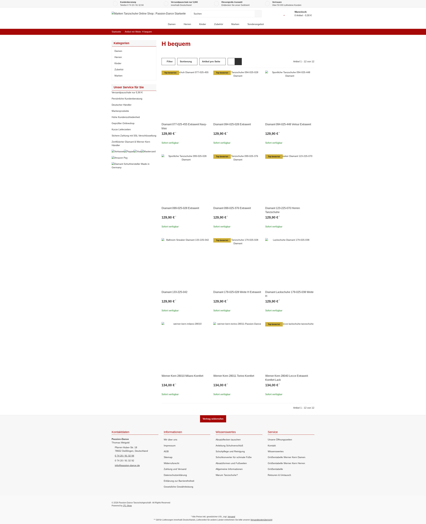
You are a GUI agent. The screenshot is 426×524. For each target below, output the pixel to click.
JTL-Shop (127, 506)
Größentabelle (275, 469)
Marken (118, 75)
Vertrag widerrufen (213, 418)
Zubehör (118, 69)
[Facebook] (290, 504)
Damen (118, 51)
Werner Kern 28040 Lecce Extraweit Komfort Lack (286, 377)
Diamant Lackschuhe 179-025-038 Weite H (289, 294)
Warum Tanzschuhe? (227, 475)
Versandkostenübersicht (261, 520)
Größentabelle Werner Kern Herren (286, 463)
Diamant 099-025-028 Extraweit (180, 208)
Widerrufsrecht (171, 463)
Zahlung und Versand (175, 469)
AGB (166, 451)
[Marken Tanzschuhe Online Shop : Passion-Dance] (161, 24)
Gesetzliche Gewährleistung (178, 486)
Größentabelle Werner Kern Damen (286, 457)
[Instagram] (311, 504)
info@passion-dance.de (127, 465)
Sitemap (168, 457)
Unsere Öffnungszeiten (280, 439)
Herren (118, 57)
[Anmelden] (276, 13)
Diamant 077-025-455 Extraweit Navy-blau (184, 126)
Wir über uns (170, 439)
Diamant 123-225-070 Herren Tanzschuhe (282, 210)
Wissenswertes (276, 451)
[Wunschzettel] (284, 13)
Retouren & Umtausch (279, 475)
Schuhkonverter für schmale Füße (234, 457)
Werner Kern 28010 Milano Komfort (182, 375)
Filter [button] (169, 61)
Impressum (170, 445)
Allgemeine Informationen (229, 469)
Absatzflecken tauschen (228, 439)
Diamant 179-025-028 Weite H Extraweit (237, 292)
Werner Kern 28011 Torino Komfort (233, 375)
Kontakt (272, 445)
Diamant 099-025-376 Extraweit (232, 208)
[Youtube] (297, 504)
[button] (231, 61)
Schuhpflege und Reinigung (230, 451)
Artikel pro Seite (211, 61)
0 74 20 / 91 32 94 (135, 5)
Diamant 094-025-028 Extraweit (232, 124)
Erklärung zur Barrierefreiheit (179, 481)
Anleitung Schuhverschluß (229, 445)
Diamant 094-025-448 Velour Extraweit (288, 124)
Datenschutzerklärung (175, 475)
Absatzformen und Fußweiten (231, 463)
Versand (231, 517)
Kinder (117, 63)
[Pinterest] (304, 504)
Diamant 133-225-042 (174, 292)
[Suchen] (258, 13)
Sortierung (186, 61)
